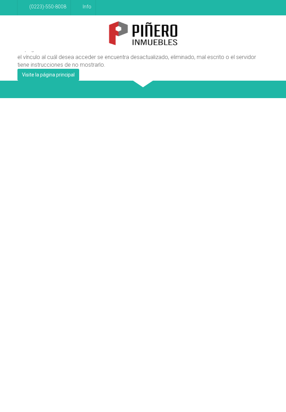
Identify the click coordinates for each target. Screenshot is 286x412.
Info (87, 6)
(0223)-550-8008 (47, 6)
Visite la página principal (48, 75)
